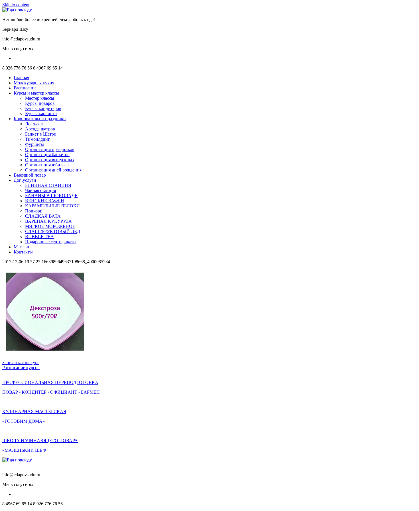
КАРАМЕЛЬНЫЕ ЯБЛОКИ (52, 205)
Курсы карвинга (41, 113)
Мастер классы (39, 98)
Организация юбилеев (47, 164)
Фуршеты (34, 144)
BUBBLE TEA (39, 236)
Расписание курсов (21, 367)
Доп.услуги (25, 180)
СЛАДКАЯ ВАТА (43, 216)
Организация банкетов (47, 154)
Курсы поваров (40, 103)
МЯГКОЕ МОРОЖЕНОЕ (50, 226)
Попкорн (33, 211)
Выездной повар (30, 175)
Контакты (23, 252)
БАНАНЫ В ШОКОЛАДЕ (51, 195)
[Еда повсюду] (17, 9)
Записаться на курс (20, 362)
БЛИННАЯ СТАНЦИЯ (48, 185)
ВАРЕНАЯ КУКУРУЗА (48, 221)
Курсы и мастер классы (36, 93)
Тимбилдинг (37, 139)
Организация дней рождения (53, 169)
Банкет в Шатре (40, 134)
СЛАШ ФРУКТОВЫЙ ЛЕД (52, 231)
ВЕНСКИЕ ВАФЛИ (44, 200)
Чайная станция (40, 190)
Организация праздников (49, 149)
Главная (21, 77)
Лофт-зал (34, 123)
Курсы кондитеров (43, 108)
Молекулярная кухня (34, 82)
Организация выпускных (49, 159)
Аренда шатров (40, 128)
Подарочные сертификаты (50, 241)
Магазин (22, 246)
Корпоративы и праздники (40, 118)
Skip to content (15, 4)
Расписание (25, 87)
